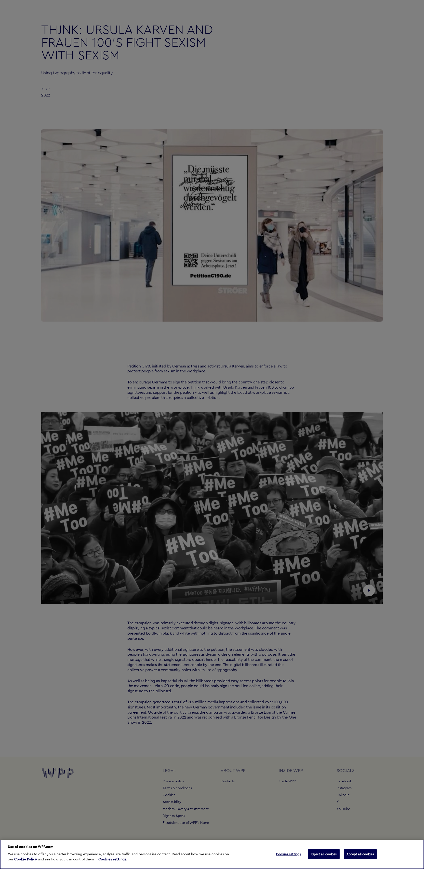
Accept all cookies (360, 853)
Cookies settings (112, 859)
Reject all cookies (324, 853)
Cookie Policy (25, 859)
